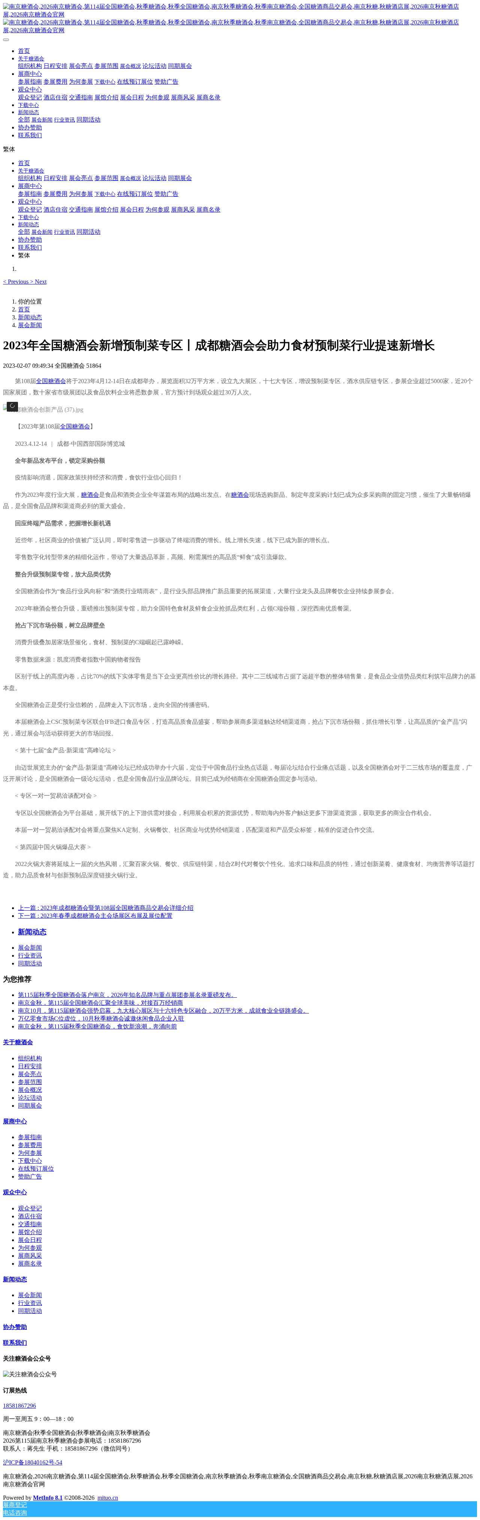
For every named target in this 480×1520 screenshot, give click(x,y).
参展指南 (30, 1137)
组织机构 (30, 1058)
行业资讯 (30, 955)
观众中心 (15, 1192)
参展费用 (30, 1145)
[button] (16, 281)
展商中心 (15, 1121)
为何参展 (30, 1153)
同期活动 (30, 963)
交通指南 (30, 1224)
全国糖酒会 (51, 381)
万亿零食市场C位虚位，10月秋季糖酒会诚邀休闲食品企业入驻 (101, 1018)
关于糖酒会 (18, 1042)
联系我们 (15, 1343)
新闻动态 (30, 317)
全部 (24, 119)
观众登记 (30, 1208)
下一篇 (95, 916)
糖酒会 (90, 495)
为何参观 (30, 1248)
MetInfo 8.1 (48, 1497)
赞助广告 (30, 1176)
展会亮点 (30, 1074)
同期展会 (30, 1105)
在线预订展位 (36, 1168)
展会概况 (30, 1090)
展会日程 (30, 1240)
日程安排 (30, 1066)
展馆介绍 (30, 1232)
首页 (24, 51)
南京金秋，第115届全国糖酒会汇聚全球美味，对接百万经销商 (100, 1003)
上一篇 (106, 908)
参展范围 (30, 1082)
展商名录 (30, 1263)
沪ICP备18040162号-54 (32, 1462)
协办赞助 (15, 1327)
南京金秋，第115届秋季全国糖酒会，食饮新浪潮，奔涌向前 (97, 1026)
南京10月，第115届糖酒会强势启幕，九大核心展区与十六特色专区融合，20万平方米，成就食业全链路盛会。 (163, 1010)
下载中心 (30, 1161)
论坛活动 (30, 1098)
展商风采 (30, 1255)
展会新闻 (30, 325)
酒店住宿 (30, 1216)
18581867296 (19, 1406)
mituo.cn (108, 1497)
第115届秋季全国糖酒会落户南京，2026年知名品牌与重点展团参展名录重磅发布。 (127, 995)
